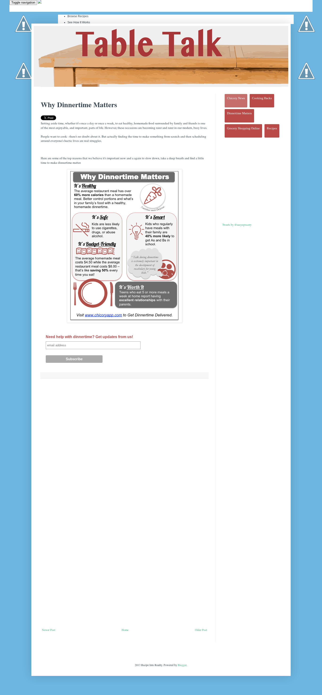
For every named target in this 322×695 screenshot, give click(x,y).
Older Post (201, 630)
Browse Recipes (77, 16)
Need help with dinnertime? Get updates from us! (89, 337)
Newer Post (48, 630)
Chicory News (236, 98)
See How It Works (78, 22)
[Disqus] (124, 444)
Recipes (272, 128)
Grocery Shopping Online (243, 128)
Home (125, 630)
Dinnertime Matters (239, 113)
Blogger (182, 665)
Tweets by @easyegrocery (237, 224)
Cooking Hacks (262, 98)
